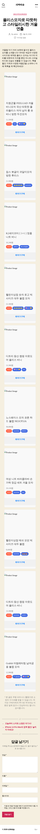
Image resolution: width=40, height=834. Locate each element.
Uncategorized (20, 14)
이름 (4, 776)
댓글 (4, 755)
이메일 (5, 786)
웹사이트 (5, 796)
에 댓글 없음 (21, 38)
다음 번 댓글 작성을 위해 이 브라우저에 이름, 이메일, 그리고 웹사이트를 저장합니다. (21, 807)
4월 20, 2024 (27, 34)
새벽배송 (20, 4)
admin (16, 34)
